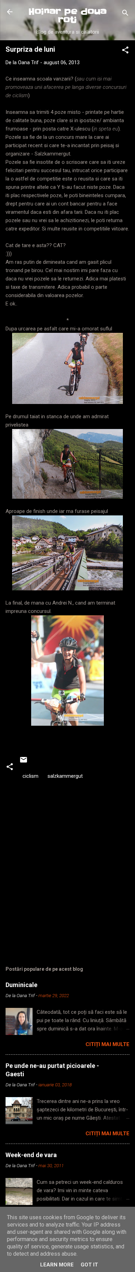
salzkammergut (65, 776)
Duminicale (21, 984)
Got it (89, 1265)
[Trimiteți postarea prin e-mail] (23, 762)
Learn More (57, 1265)
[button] (125, 51)
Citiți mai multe (107, 1044)
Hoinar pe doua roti (67, 16)
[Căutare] (125, 14)
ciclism (30, 776)
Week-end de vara (31, 1155)
